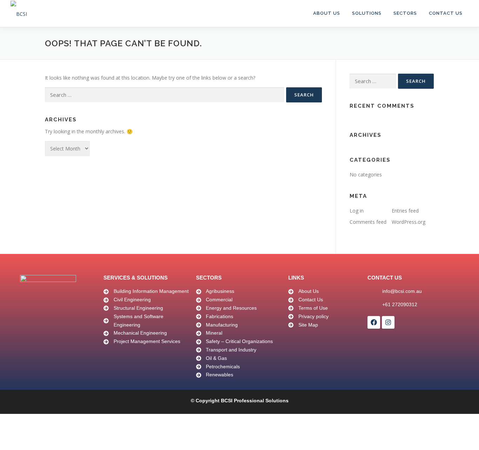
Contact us (446, 13)
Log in (357, 210)
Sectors (405, 13)
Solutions (367, 13)
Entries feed (405, 210)
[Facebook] (373, 322)
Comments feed (368, 222)
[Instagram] (388, 322)
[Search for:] (164, 94)
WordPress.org (408, 222)
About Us (326, 13)
